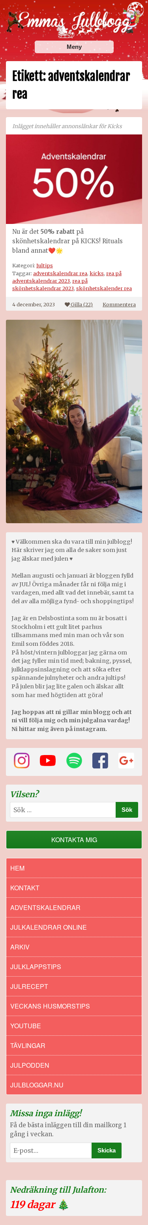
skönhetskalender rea (104, 288)
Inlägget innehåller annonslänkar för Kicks (67, 126)
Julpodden (29, 1065)
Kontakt (24, 887)
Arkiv (20, 946)
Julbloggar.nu (37, 1084)
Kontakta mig (74, 839)
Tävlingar (27, 1045)
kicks (97, 273)
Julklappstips (35, 966)
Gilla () (82, 304)
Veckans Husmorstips (50, 1006)
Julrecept (29, 986)
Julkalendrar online (48, 927)
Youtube (25, 1025)
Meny (74, 46)
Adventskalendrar (45, 907)
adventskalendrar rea (60, 273)
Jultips (44, 265)
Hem (17, 868)
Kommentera (119, 304)
